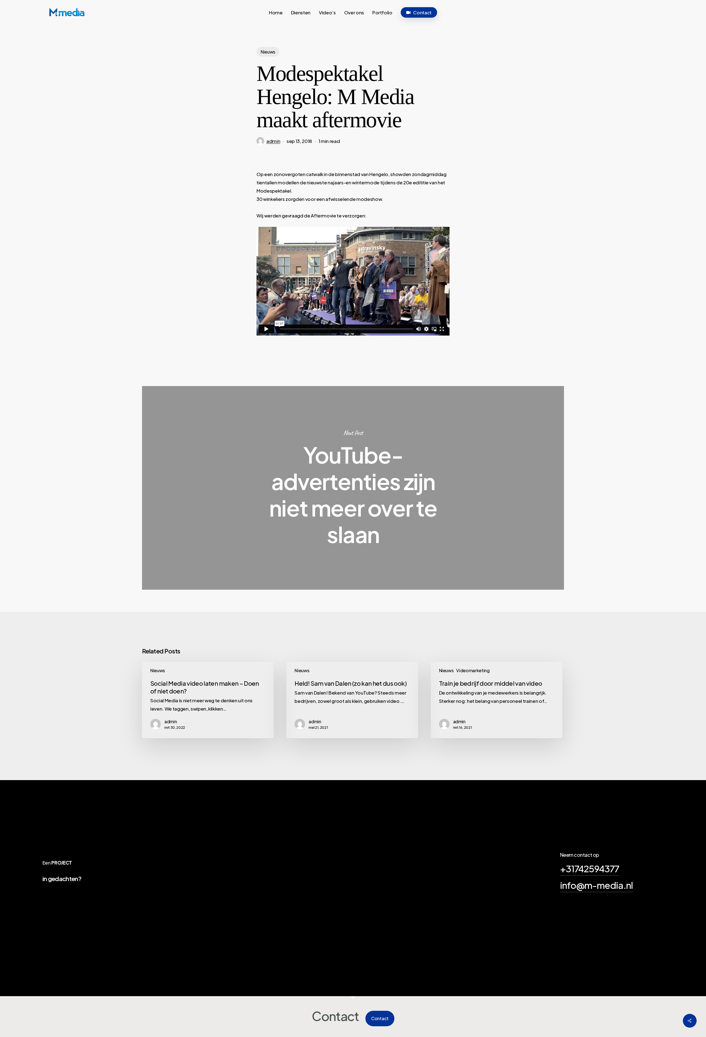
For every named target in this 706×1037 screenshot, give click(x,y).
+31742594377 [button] (589, 868)
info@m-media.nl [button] (596, 885)
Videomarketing (473, 670)
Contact (380, 1018)
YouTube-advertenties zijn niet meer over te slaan (353, 488)
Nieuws (268, 52)
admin (273, 141)
